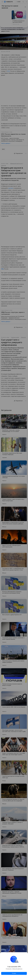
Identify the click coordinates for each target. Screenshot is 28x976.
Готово (14, 973)
